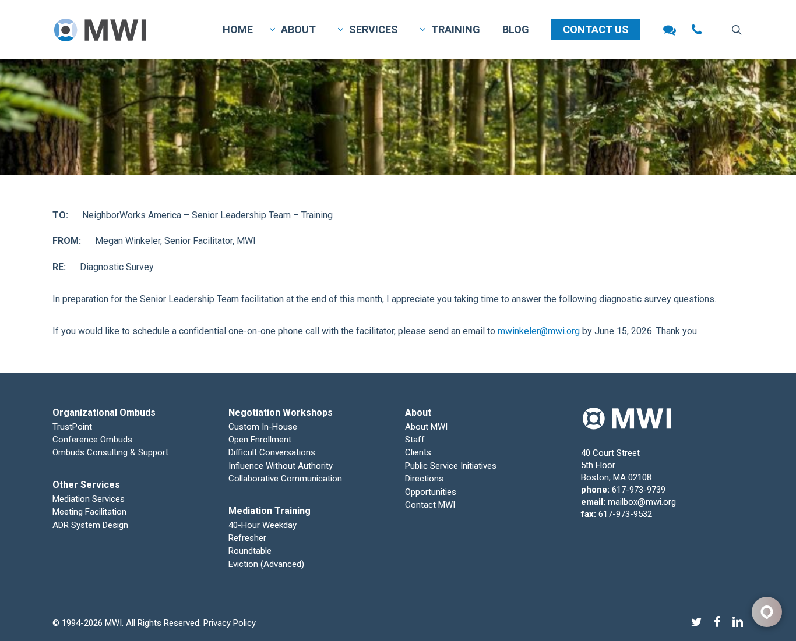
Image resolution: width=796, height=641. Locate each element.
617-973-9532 (625, 514)
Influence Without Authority (280, 466)
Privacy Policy (229, 623)
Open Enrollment (259, 439)
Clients (418, 452)
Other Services (86, 484)
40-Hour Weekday (262, 525)
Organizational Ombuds (104, 412)
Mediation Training (269, 510)
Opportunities (430, 492)
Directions (424, 478)
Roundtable (250, 551)
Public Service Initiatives (450, 466)
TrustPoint (72, 427)
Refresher (247, 538)
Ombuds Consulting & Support (110, 452)
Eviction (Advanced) (266, 564)
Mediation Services (88, 499)
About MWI (426, 427)
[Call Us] (697, 29)
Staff (415, 439)
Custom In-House (264, 427)
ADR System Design (90, 525)
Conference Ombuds (92, 439)
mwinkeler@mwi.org (539, 331)
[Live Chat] (669, 29)
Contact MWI (430, 505)
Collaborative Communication (285, 478)
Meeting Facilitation (89, 512)
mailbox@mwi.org (642, 502)
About (418, 412)
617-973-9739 (638, 489)
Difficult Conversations (271, 452)
